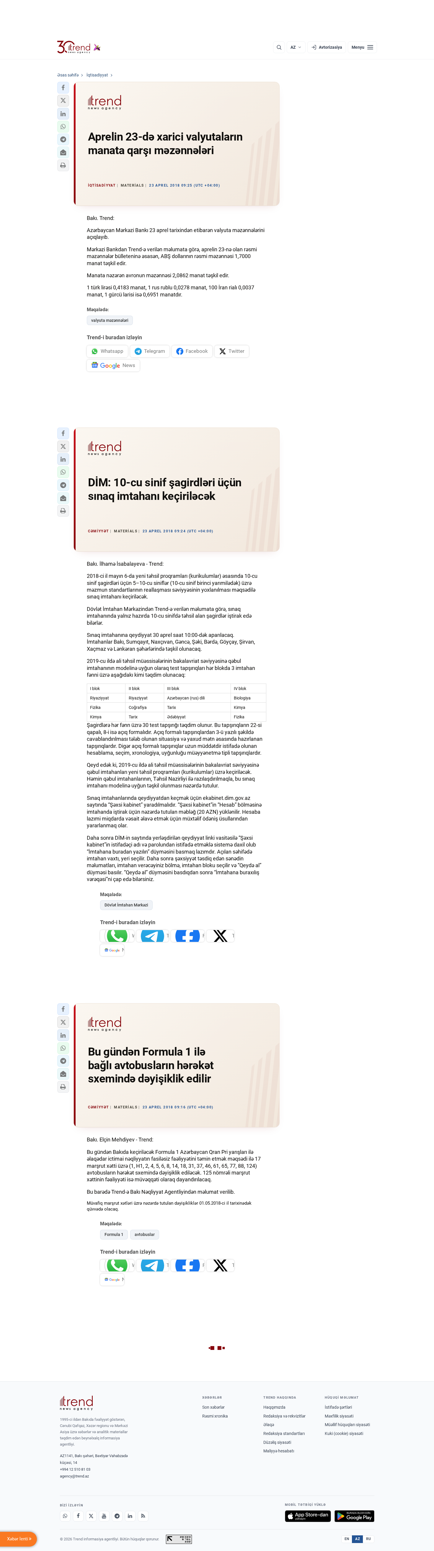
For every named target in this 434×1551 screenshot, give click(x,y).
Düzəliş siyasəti (277, 1442)
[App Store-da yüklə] (308, 1516)
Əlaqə (268, 1424)
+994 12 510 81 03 (75, 1469)
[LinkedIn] (130, 1516)
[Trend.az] (79, 47)
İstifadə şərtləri (338, 1407)
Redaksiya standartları (284, 1433)
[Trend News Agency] (76, 1403)
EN (347, 1539)
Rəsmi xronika (215, 1416)
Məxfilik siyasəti (339, 1416)
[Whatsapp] (65, 1516)
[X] (91, 1516)
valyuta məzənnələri (109, 320)
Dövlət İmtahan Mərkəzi (126, 905)
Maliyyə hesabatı (278, 1451)
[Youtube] (104, 1516)
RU (368, 1539)
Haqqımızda (274, 1407)
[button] (63, 87)
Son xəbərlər (213, 1407)
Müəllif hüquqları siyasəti (347, 1424)
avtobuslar (145, 1234)
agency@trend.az (74, 1476)
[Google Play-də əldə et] (354, 1516)
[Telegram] (117, 1516)
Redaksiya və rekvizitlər (284, 1416)
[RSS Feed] (143, 1516)
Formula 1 (114, 1234)
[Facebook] (78, 1516)
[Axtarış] (279, 47)
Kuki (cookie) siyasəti (344, 1433)
